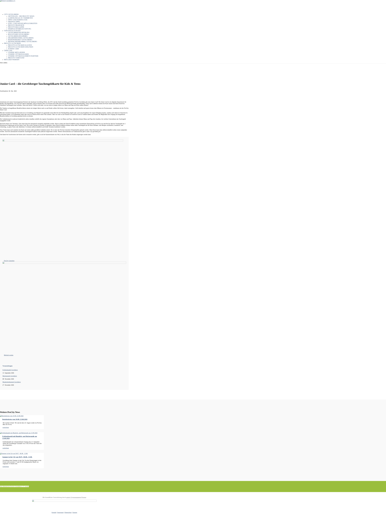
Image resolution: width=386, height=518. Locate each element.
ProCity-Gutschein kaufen (20, 45)
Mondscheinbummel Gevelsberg (22, 41)
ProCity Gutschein (9, 261)
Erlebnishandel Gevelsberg (21, 38)
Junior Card (13, 49)
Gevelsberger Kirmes (17, 36)
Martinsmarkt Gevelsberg (20, 40)
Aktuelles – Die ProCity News (21, 16)
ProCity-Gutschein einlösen (20, 47)
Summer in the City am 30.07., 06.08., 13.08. (17, 457)
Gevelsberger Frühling (19, 32)
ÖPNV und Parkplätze (17, 20)
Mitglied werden (11, 59)
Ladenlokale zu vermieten (20, 18)
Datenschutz (68, 512)
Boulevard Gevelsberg (18, 34)
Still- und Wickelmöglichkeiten (22, 23)
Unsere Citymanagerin (18, 54)
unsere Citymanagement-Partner (76, 497)
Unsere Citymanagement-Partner (23, 56)
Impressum (60, 512)
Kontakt (54, 512)
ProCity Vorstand (16, 58)
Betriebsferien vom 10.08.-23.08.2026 (14, 419)
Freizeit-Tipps (14, 21)
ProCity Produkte (16, 25)
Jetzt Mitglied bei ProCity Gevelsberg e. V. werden (14, 486)
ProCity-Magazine (16, 27)
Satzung (75, 512)
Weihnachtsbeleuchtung (19, 29)
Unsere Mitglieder (16, 52)
